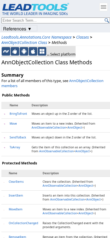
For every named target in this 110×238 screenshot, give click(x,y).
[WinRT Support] (42, 51)
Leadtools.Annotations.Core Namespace (36, 37)
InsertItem (16, 195)
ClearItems (16, 182)
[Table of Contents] (103, 7)
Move (13, 123)
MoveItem (16, 209)
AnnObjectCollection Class (24, 42)
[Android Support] (24, 51)
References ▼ (17, 28)
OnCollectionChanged (23, 223)
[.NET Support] (6, 51)
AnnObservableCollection (49, 127)
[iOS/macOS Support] (33, 51)
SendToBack (18, 137)
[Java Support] (15, 51)
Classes (82, 37)
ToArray (15, 147)
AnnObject (75, 127)
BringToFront (18, 114)
